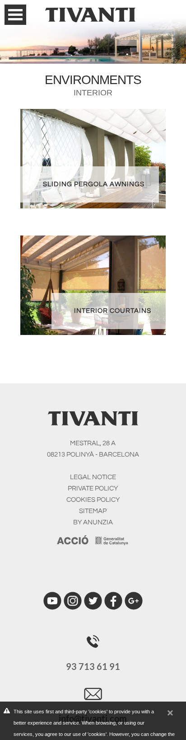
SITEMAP (93, 511)
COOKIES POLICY (93, 499)
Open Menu (15, 15)
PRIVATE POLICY (93, 488)
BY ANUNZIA (93, 522)
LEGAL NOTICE (93, 477)
